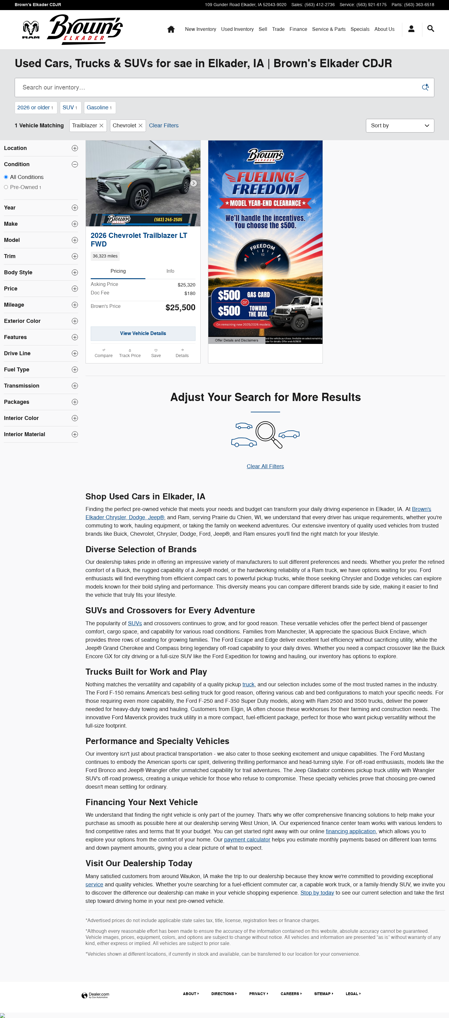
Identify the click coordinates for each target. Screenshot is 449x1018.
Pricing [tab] (118, 271)
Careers (290, 993)
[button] (143, 256)
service (94, 884)
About (384, 29)
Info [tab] (170, 271)
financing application (351, 831)
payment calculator (247, 839)
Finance (298, 29)
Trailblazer (84, 125)
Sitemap (322, 993)
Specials (360, 29)
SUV (70, 107)
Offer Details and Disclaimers (236, 341)
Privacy (257, 993)
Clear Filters (164, 125)
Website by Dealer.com (95, 996)
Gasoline (99, 107)
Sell (263, 29)
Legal (352, 993)
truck (248, 684)
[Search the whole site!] (430, 29)
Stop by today (317, 892)
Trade (278, 29)
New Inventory (200, 29)
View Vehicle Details (143, 333)
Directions (222, 993)
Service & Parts (329, 29)
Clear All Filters (265, 466)
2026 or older (35, 107)
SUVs (135, 623)
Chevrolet (124, 125)
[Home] (31, 30)
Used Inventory (237, 29)
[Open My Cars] (409, 30)
